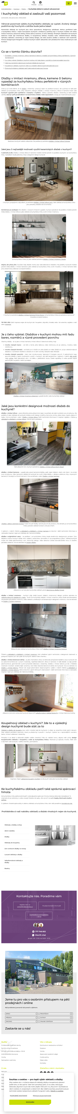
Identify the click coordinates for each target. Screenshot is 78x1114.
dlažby (24, 89)
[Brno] (39, 972)
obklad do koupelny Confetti (30, 779)
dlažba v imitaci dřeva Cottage (59, 141)
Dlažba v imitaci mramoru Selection (26, 396)
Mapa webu (44, 1060)
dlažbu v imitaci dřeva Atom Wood (52, 467)
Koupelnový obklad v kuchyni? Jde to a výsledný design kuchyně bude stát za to (31, 66)
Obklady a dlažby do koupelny (11, 730)
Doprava (43, 1048)
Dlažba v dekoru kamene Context (13, 524)
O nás (3, 1068)
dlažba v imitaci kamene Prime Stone (31, 315)
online (11, 358)
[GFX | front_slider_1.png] (55, 845)
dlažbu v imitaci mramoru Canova (55, 649)
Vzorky (3, 1057)
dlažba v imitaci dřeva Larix (43, 202)
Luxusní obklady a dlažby (13, 854)
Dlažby (7, 837)
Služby (4, 1042)
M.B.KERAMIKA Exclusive (9, 1054)
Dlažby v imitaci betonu (9, 668)
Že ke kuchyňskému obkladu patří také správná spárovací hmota (26, 68)
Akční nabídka (10, 831)
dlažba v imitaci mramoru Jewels (54, 259)
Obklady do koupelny (12, 843)
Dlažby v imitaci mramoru (12, 601)
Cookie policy (44, 1057)
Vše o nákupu (46, 1042)
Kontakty (43, 1063)
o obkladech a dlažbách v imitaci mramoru (22, 654)
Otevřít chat (40, 935)
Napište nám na (25, 906)
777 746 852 (40, 931)
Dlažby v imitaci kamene (51, 476)
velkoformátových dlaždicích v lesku (13, 597)
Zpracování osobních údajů (49, 1054)
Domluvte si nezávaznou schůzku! (51, 1045)
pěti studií (73, 356)
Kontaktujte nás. (67, 803)
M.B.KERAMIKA (6, 9)
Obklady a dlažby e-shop (13, 825)
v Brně (39, 916)
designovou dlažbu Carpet (55, 590)
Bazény (7, 868)
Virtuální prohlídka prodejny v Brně (13, 1051)
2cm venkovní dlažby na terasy (15, 849)
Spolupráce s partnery (8, 1060)
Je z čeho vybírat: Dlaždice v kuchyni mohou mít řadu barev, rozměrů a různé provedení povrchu (37, 60)
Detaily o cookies (57, 1091)
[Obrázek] (39, 139)
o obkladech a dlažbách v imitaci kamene (34, 531)
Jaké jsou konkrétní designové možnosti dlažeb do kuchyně (25, 63)
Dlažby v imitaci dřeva (30, 417)
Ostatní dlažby (31, 542)
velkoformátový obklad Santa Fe (47, 713)
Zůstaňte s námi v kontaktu (52, 1068)
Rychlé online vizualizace (9, 1048)
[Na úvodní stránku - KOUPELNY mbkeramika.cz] (4, 3)
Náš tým (4, 1071)
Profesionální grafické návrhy (11, 1045)
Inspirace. (8, 324)
